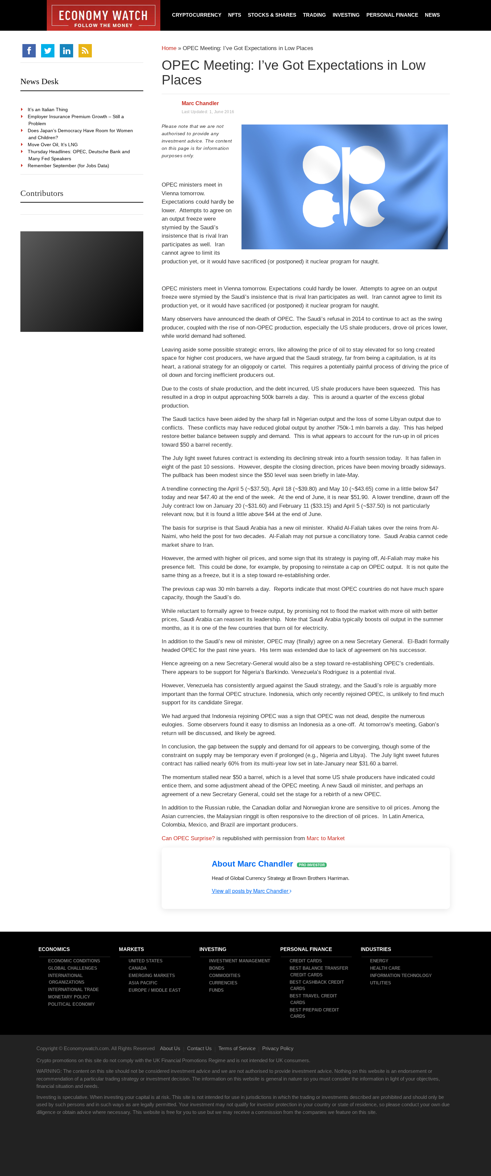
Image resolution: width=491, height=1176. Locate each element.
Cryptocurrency (196, 15)
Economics (54, 949)
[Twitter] (47, 50)
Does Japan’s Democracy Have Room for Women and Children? (80, 134)
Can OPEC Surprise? (188, 838)
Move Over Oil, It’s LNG (53, 144)
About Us (170, 1048)
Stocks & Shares (272, 15)
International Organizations (67, 979)
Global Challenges (73, 968)
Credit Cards (306, 960)
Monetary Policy (69, 996)
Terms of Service (237, 1048)
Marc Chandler (200, 103)
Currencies (223, 982)
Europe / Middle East (155, 990)
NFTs (234, 15)
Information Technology (401, 975)
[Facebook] (29, 50)
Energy (379, 960)
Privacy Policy (278, 1048)
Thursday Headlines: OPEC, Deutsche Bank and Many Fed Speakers (79, 155)
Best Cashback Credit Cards (317, 985)
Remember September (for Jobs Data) (68, 165)
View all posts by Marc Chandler (251, 891)
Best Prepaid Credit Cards (314, 1013)
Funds (217, 990)
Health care (385, 968)
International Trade (74, 989)
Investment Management (240, 960)
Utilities (381, 982)
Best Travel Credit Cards (313, 999)
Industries (376, 949)
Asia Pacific (143, 982)
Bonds (217, 968)
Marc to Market (326, 838)
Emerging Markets (152, 975)
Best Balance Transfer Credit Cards (319, 971)
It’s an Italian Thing (48, 109)
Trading (314, 15)
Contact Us (199, 1048)
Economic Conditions (74, 960)
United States (146, 960)
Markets (132, 949)
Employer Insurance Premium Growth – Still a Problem (76, 120)
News (432, 15)
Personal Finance (392, 15)
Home (169, 48)
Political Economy (72, 1004)
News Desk (39, 81)
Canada (138, 968)
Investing (346, 15)
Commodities (225, 975)
